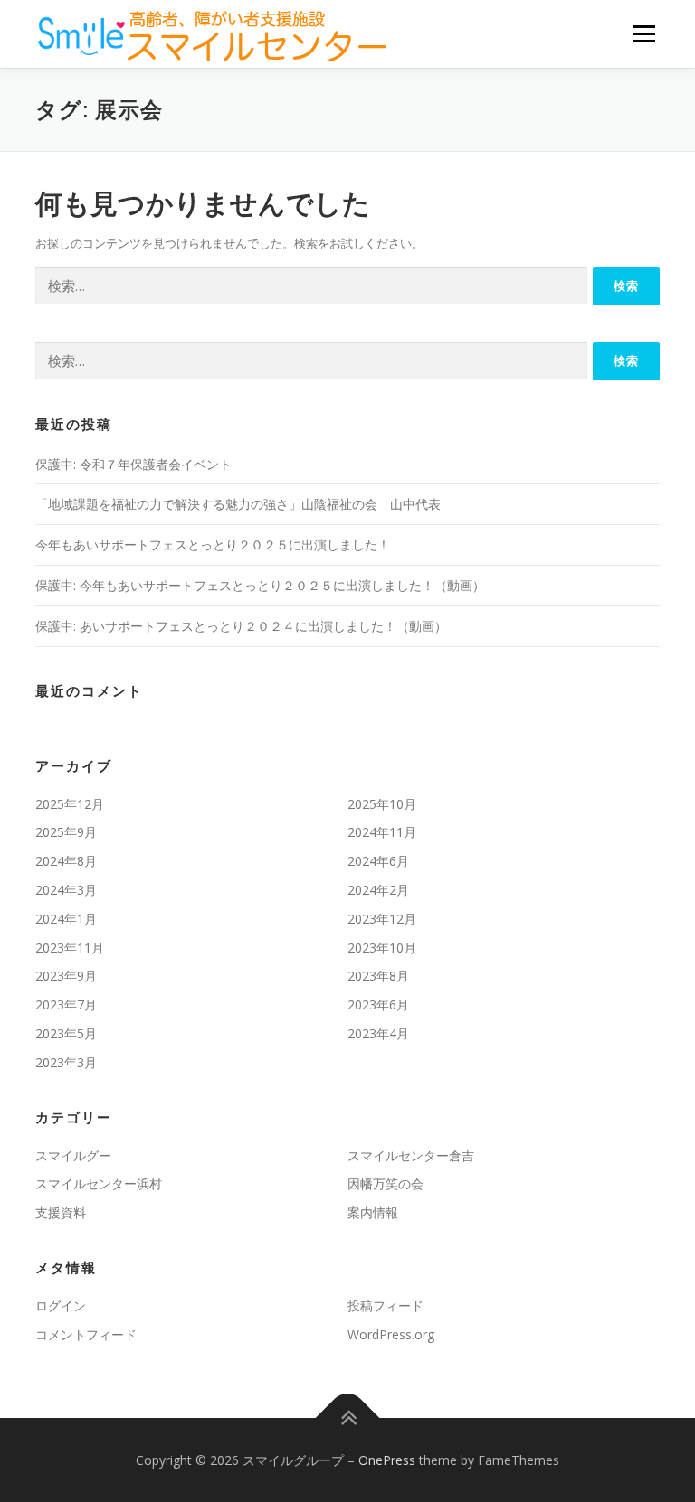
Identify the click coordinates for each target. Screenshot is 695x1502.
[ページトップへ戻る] (348, 1417)
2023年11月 (69, 947)
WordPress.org (391, 1334)
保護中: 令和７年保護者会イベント (133, 464)
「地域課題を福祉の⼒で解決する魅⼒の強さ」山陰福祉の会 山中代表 (238, 503)
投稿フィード (386, 1305)
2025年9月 (66, 831)
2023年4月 (378, 1033)
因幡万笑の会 (386, 1183)
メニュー (644, 33)
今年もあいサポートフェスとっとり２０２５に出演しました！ (212, 544)
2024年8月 (66, 860)
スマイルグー (73, 1155)
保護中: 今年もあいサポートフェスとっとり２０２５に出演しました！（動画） (260, 585)
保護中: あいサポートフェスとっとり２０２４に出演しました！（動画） (241, 625)
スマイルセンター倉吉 (411, 1155)
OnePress (386, 1460)
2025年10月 (382, 803)
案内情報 (373, 1212)
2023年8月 (378, 975)
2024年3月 (66, 889)
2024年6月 (378, 860)
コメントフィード (86, 1334)
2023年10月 (382, 947)
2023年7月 (66, 1004)
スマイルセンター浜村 (98, 1183)
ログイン (60, 1305)
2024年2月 (378, 889)
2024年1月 (66, 918)
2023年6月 (378, 1004)
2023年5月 (66, 1033)
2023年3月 (66, 1062)
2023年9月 (66, 975)
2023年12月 (382, 918)
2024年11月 (382, 831)
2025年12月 (69, 803)
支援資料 (60, 1212)
